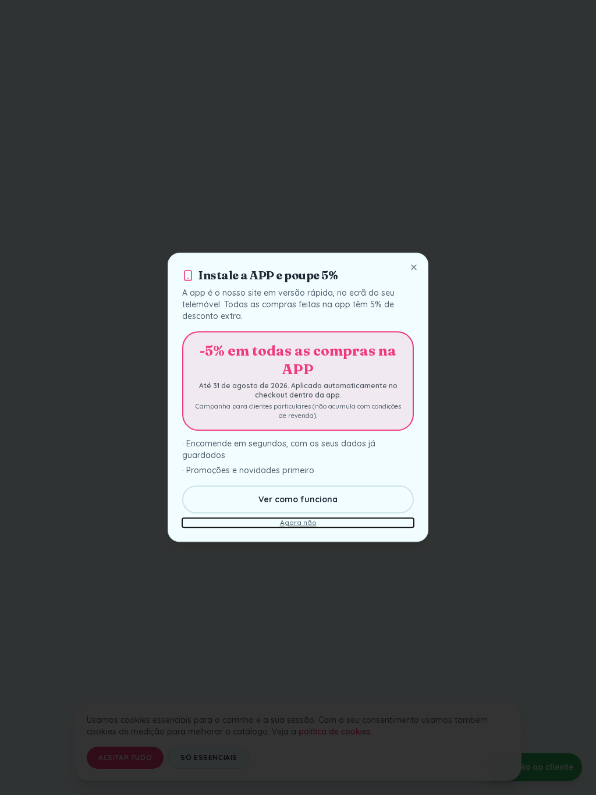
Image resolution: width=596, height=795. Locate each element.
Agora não (298, 523)
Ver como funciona (298, 500)
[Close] (413, 267)
